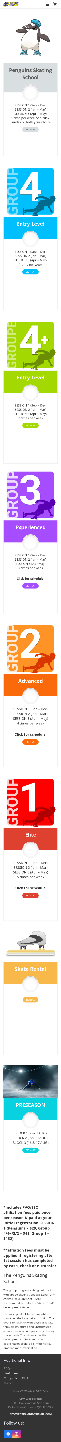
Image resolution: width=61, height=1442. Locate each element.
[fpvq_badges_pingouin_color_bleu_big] (30, 37)
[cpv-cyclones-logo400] (11, 4)
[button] (47, 4)
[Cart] (54, 4)
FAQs (7, 1368)
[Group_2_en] (30, 648)
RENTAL (30, 999)
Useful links (11, 1373)
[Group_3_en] (30, 494)
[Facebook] (8, 1434)
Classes (8, 1383)
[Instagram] (16, 1434)
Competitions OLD (16, 1378)
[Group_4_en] (30, 191)
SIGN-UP (30, 129)
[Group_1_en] (30, 802)
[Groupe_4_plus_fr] (30, 345)
